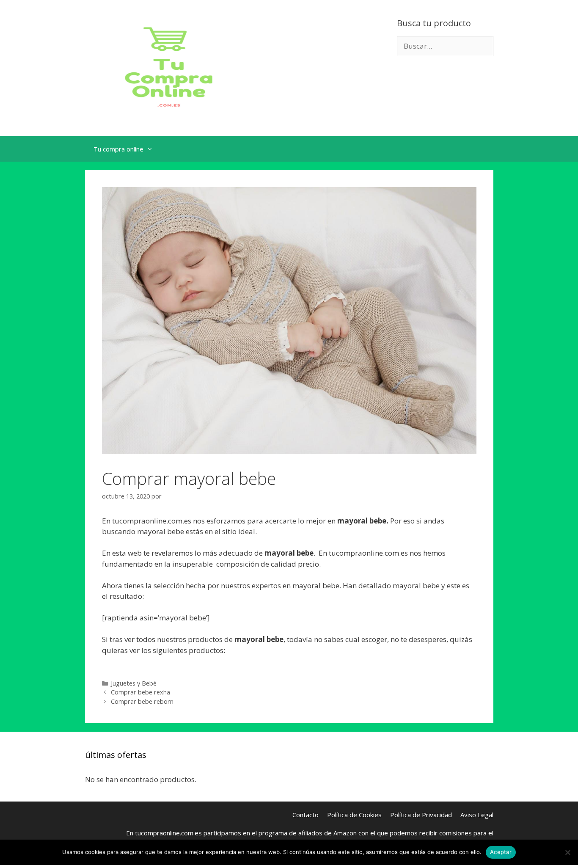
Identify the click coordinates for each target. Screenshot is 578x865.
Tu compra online (118, 149)
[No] (567, 852)
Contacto (305, 814)
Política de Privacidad (421, 814)
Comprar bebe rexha (140, 692)
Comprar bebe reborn (142, 701)
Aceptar (501, 851)
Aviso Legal (476, 814)
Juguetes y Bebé (134, 683)
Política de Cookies (354, 814)
